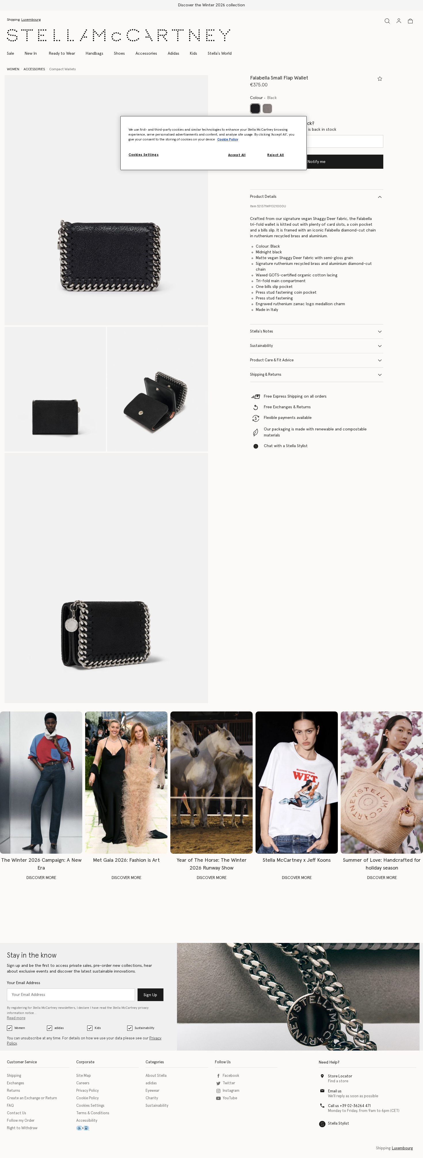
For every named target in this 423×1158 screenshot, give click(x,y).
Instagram (231, 1091)
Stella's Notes (261, 331)
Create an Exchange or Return (32, 1098)
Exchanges (15, 1083)
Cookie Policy (87, 1098)
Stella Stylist (338, 1123)
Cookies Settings (90, 1106)
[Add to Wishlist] (379, 78)
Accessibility (86, 1121)
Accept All (237, 155)
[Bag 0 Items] (410, 21)
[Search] (387, 20)
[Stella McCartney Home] (118, 35)
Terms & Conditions (92, 1113)
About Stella (156, 1076)
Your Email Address (23, 983)
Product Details (263, 197)
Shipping (14, 1076)
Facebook (231, 1076)
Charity (152, 1098)
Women (19, 1028)
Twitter (229, 1083)
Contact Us (16, 1113)
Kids (98, 1028)
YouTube (230, 1098)
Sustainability (261, 346)
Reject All (275, 155)
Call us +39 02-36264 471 (349, 1106)
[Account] (399, 20)
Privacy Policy (87, 1091)
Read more (16, 1018)
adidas (59, 1028)
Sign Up (150, 995)
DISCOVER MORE (41, 878)
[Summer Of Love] (382, 782)
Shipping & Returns (265, 375)
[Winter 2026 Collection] (41, 782)
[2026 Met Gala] (126, 782)
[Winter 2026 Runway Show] (211, 782)
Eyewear (152, 1091)
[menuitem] (31, 53)
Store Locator (340, 1076)
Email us (335, 1091)
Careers (82, 1083)
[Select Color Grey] (267, 108)
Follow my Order (21, 1121)
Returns (13, 1091)
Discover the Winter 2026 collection (211, 5)
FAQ (10, 1106)
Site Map (83, 1076)
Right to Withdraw (22, 1128)
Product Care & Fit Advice (272, 360)
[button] (106, 200)
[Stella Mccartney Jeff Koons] (297, 782)
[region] (213, 143)
